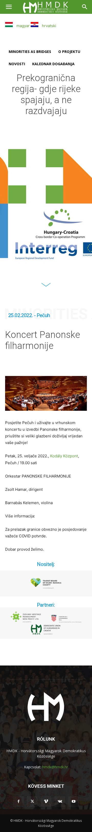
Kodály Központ (64, 455)
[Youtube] (73, 801)
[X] (32, 801)
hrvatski (48, 25)
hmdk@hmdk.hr (55, 766)
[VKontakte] (60, 801)
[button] (9, 7)
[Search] (85, 7)
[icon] (46, 288)
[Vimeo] (46, 801)
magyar (22, 25)
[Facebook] (18, 801)
